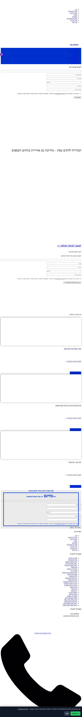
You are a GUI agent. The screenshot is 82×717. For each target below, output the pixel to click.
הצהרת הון (74, 571)
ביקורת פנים (73, 587)
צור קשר (74, 22)
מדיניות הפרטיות (60, 93)
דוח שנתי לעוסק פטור (70, 601)
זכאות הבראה (73, 594)
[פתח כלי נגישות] (1, 54)
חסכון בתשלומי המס (71, 598)
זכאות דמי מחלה (72, 574)
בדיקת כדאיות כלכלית (70, 583)
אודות (75, 15)
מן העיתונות (73, 61)
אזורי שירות (73, 20)
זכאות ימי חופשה (72, 596)
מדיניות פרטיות (72, 560)
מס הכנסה (74, 567)
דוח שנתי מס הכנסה (71, 578)
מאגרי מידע (73, 13)
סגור (67, 713)
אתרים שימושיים (72, 18)
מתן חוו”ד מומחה (72, 569)
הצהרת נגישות (72, 558)
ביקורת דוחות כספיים (70, 585)
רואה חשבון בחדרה (71, 563)
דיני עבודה (74, 591)
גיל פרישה (74, 589)
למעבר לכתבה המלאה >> (69, 245)
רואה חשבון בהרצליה (70, 565)
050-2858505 (74, 45)
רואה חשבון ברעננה (71, 562)
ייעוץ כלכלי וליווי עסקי (70, 600)
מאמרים (74, 17)
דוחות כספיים (73, 576)
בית (76, 9)
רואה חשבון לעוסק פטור (69, 605)
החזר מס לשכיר (72, 580)
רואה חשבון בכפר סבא (70, 603)
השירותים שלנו (72, 11)
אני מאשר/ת (75, 713)
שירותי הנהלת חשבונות (70, 581)
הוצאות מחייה (73, 592)
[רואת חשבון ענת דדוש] (66, 39)
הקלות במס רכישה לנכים (69, 572)
